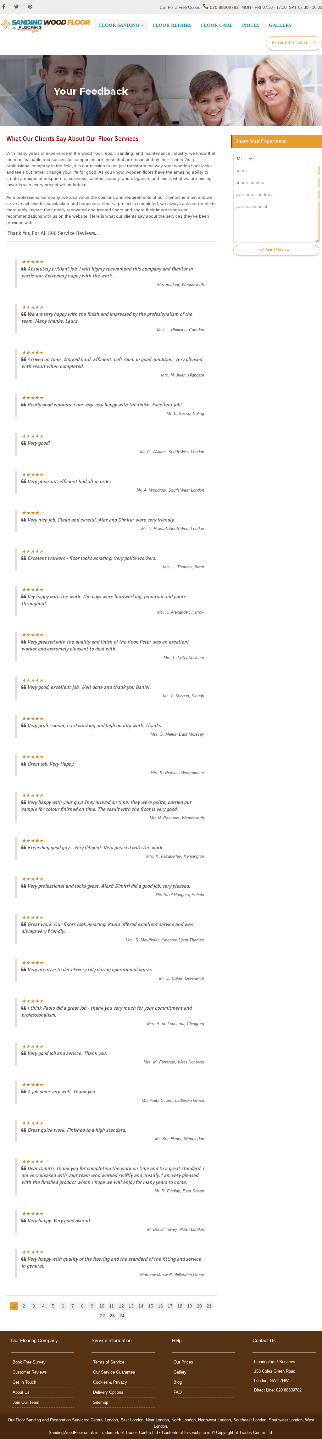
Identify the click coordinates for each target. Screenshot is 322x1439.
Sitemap (100, 1402)
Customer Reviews (30, 1372)
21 (209, 1305)
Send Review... (278, 250)
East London (131, 1420)
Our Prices (183, 1362)
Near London (157, 1420)
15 (150, 1305)
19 (189, 1305)
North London (183, 1420)
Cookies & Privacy (110, 1382)
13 (131, 1305)
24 (122, 1315)
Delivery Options (108, 1392)
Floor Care (217, 25)
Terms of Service (108, 1362)
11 (111, 1305)
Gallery (280, 25)
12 (121, 1305)
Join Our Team (26, 1402)
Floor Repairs (172, 25)
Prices (250, 25)
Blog (178, 1382)
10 (101, 1305)
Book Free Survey (29, 1362)
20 (199, 1305)
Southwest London (286, 1420)
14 (140, 1305)
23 (112, 1315)
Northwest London (214, 1420)
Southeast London (249, 1420)
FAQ (178, 1392)
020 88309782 (223, 7)
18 (179, 1305)
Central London (104, 1420)
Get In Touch (24, 1382)
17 (170, 1305)
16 (160, 1305)
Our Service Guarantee (114, 1372)
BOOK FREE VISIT (290, 43)
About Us (21, 1392)
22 (102, 1315)
